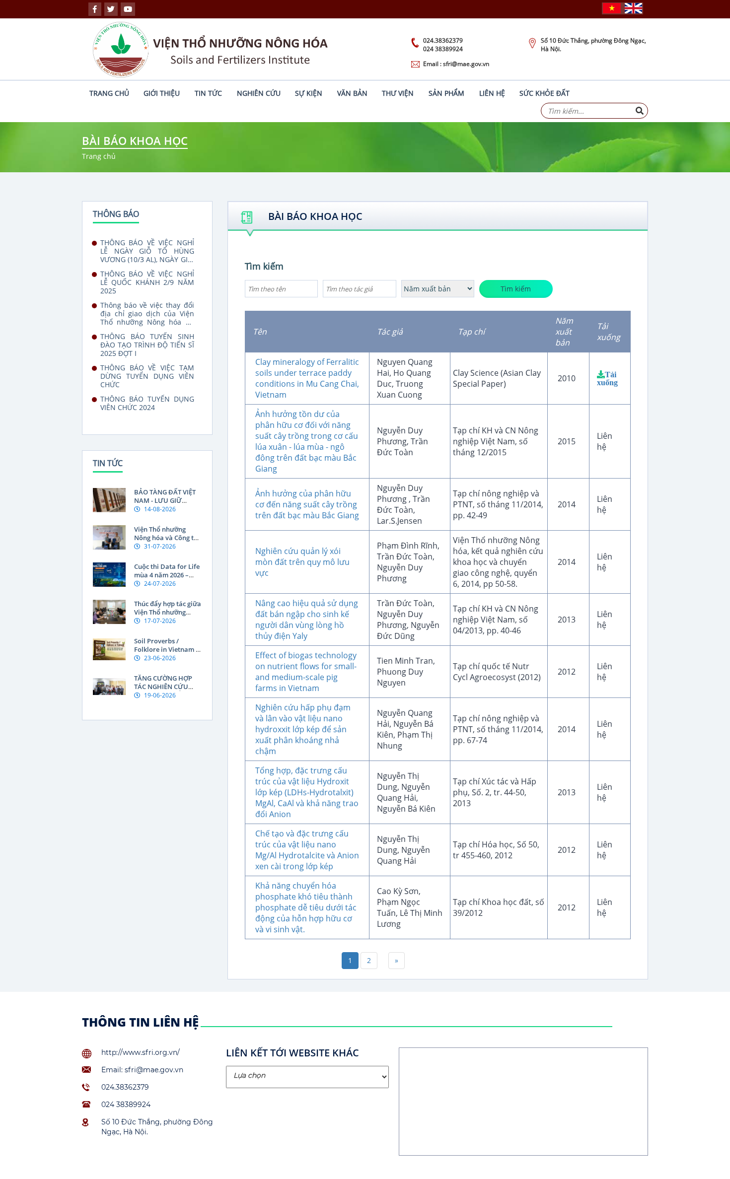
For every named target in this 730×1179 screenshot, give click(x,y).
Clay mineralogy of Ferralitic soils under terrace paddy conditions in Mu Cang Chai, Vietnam (307, 378)
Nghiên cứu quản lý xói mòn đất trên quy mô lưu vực (302, 562)
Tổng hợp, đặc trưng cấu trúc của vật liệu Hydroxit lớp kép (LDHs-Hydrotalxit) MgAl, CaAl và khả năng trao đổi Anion (307, 792)
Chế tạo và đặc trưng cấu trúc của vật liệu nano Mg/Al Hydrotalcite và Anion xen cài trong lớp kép (307, 850)
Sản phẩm (446, 93)
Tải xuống (607, 378)
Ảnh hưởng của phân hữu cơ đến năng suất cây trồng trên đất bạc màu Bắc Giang (307, 504)
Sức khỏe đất (544, 93)
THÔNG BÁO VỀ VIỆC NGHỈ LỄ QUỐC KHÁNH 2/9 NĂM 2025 (147, 282)
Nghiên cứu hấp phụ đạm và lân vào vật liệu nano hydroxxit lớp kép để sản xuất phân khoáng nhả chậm (303, 729)
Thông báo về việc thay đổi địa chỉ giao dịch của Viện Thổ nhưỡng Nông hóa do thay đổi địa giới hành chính (147, 313)
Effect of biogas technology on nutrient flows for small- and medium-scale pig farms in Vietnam (306, 672)
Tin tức (208, 93)
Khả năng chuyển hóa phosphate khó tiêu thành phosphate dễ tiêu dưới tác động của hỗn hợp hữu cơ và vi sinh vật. (306, 907)
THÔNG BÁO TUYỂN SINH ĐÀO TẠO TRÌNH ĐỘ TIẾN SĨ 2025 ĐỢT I (147, 344)
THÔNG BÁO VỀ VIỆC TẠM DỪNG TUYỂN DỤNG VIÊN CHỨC (147, 376)
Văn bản (352, 93)
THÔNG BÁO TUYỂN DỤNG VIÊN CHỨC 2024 (147, 403)
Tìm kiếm (264, 266)
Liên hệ (492, 93)
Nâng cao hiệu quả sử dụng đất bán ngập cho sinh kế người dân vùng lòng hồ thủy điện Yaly (306, 619)
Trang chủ (109, 93)
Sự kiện (308, 93)
